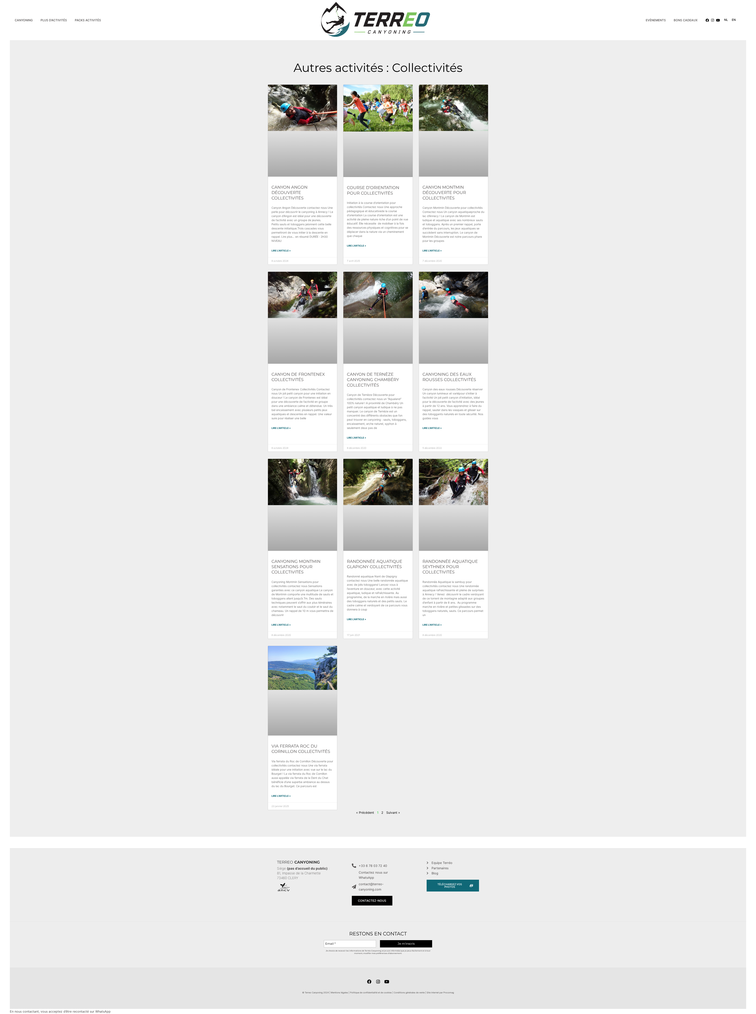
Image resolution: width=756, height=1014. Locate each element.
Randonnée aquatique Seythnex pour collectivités (450, 567)
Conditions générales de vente (409, 992)
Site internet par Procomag (440, 992)
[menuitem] (726, 19)
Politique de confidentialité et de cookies (371, 992)
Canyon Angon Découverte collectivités (289, 192)
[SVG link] (375, 20)
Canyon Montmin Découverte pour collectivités (444, 192)
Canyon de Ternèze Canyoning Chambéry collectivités (373, 380)
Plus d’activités (54, 20)
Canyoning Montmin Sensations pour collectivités (296, 567)
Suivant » (393, 813)
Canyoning (24, 20)
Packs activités (88, 20)
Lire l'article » (281, 250)
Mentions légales (339, 992)
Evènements (656, 20)
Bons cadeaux (686, 20)
